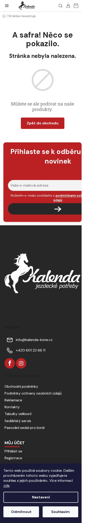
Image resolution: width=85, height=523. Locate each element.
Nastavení (41, 497)
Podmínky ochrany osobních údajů (33, 393)
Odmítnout (21, 511)
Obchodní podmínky (21, 386)
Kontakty (12, 407)
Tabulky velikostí (18, 413)
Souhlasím (60, 511)
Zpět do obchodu (42, 123)
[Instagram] (21, 363)
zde (6, 485)
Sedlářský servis (18, 420)
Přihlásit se (13, 451)
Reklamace (13, 400)
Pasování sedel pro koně (25, 427)
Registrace (13, 458)
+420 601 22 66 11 (30, 350)
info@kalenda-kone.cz (34, 339)
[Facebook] (10, 363)
